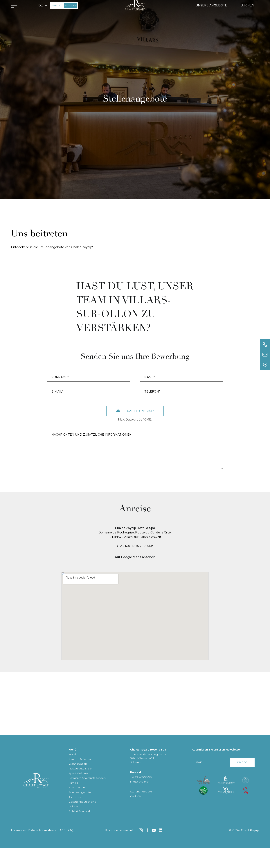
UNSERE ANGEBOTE (211, 5)
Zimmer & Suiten (80, 759)
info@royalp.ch (140, 781)
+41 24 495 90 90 (141, 777)
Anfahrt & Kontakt (80, 811)
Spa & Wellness (78, 773)
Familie (73, 782)
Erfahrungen (77, 787)
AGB (63, 830)
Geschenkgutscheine (82, 801)
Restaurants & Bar (80, 768)
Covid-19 (135, 796)
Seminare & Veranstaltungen (87, 778)
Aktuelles (74, 797)
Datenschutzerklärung (42, 830)
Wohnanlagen (78, 763)
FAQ (70, 830)
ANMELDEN (243, 762)
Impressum (18, 830)
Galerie (73, 806)
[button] (42, 5)
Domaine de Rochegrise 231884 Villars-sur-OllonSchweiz (148, 758)
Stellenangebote (141, 791)
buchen (247, 5)
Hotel (72, 754)
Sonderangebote (80, 792)
